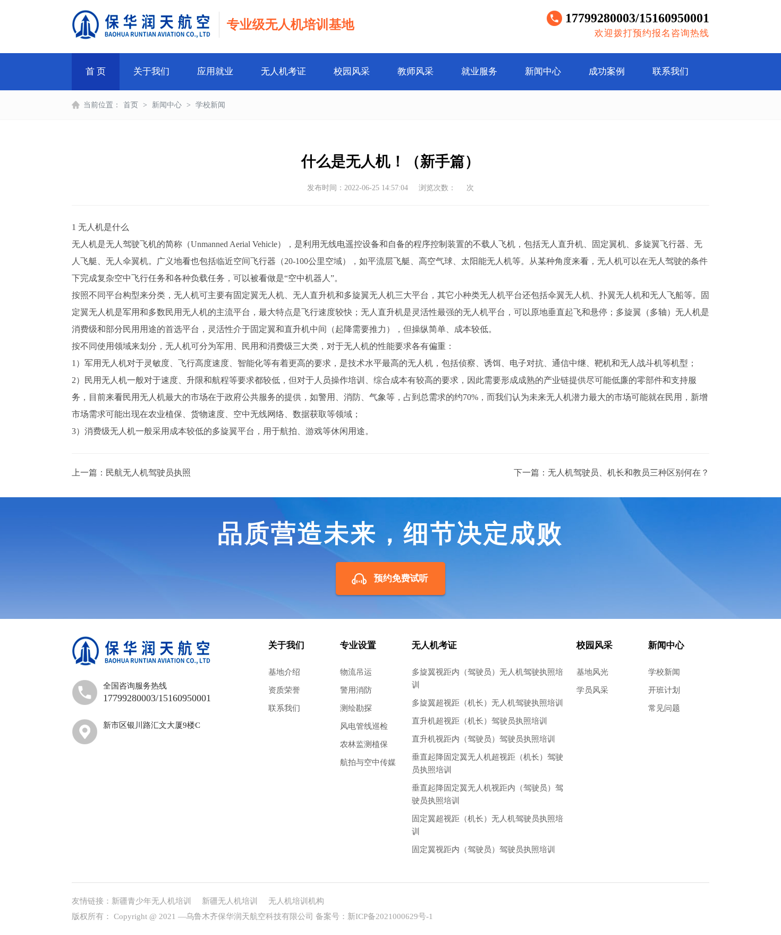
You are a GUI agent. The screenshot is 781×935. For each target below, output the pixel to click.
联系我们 (670, 71)
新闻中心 (543, 71)
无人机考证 (283, 71)
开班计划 (664, 690)
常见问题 (664, 708)
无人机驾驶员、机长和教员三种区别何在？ (628, 472)
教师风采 (415, 71)
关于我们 (151, 71)
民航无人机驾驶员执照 (148, 472)
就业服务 (479, 71)
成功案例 (607, 71)
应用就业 (215, 71)
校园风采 (352, 71)
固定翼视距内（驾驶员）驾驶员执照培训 (483, 849)
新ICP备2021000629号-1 (390, 916)
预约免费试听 (401, 578)
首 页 (96, 71)
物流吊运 (356, 672)
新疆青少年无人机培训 (151, 901)
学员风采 (592, 690)
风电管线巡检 (364, 726)
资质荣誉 (284, 690)
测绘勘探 (356, 708)
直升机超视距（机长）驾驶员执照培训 (479, 721)
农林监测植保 (364, 744)
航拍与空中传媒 (368, 762)
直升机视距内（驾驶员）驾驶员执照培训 (483, 739)
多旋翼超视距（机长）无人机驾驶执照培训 (487, 703)
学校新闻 (210, 105)
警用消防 (356, 690)
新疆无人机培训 (230, 901)
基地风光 (592, 672)
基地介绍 (284, 672)
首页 (130, 105)
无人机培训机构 (296, 901)
